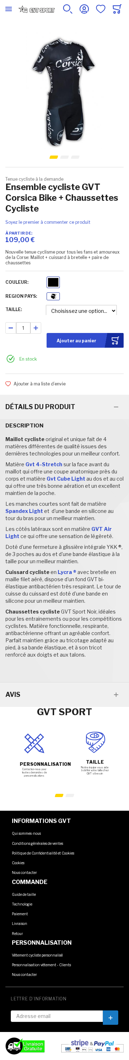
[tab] (64, 407)
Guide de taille (24, 894)
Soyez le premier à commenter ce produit (47, 222)
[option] (53, 282)
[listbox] (53, 283)
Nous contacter (24, 872)
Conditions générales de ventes (37, 843)
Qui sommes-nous (26, 833)
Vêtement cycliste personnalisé (37, 955)
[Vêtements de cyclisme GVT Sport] (36, 9)
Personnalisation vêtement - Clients (41, 965)
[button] (53, 157)
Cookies (18, 863)
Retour (17, 933)
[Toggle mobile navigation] (8, 9)
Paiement (20, 914)
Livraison (19, 923)
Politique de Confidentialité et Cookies (43, 853)
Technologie (22, 904)
